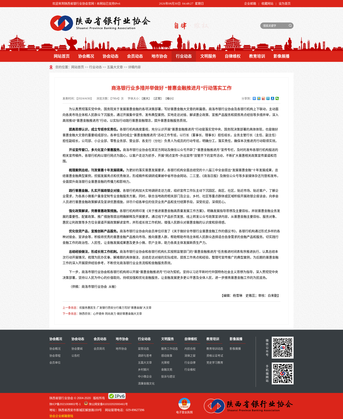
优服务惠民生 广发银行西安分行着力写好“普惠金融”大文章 (115, 307)
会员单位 (55, 362)
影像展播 (281, 56)
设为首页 (285, 3)
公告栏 (75, 355)
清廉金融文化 (146, 383)
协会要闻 (77, 348)
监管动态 (143, 348)
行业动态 (184, 56)
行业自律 (190, 362)
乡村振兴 (143, 369)
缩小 (169, 98)
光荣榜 (165, 362)
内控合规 (190, 348)
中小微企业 (145, 376)
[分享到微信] (277, 98)
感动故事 (166, 355)
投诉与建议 (168, 376)
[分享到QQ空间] (259, 98)
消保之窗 (190, 355)
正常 (157, 98)
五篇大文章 (115, 67)
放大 (145, 98)
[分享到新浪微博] (263, 98)
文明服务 (208, 56)
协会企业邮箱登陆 (61, 416)
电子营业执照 (184, 412)
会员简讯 (99, 348)
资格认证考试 (214, 355)
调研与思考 (145, 355)
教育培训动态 (214, 348)
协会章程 (55, 355)
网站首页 (62, 56)
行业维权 (190, 369)
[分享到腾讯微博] (268, 98)
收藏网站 (267, 3)
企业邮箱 (250, 3)
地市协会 (159, 56)
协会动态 (111, 56)
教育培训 (257, 56)
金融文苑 (166, 369)
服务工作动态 (169, 348)
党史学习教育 (214, 362)
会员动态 (135, 56)
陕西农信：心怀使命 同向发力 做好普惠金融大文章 (110, 313)
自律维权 (233, 56)
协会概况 (86, 56)
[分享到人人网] (272, 98)
